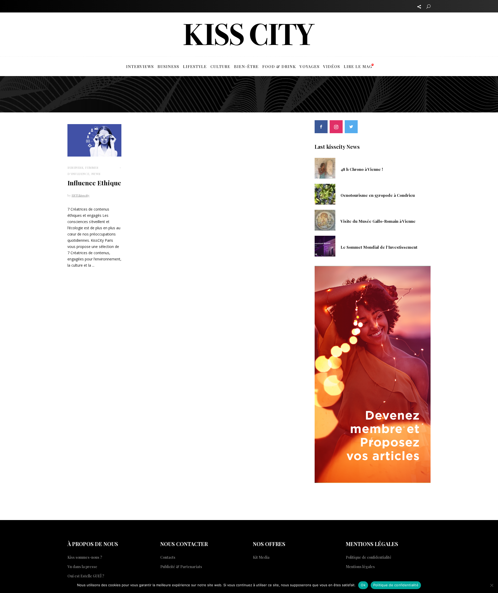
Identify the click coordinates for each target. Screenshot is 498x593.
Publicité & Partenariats (181, 566)
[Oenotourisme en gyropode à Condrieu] (325, 194)
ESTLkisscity (80, 195)
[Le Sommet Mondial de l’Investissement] (325, 246)
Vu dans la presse (82, 566)
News (96, 174)
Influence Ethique (94, 182)
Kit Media (261, 557)
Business (75, 167)
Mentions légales (360, 566)
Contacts (167, 557)
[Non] (491, 585)
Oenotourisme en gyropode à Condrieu (378, 195)
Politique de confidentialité (368, 557)
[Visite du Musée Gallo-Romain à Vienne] (325, 220)
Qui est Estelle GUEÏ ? (85, 576)
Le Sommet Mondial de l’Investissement (379, 247)
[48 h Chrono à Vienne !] (325, 168)
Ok (363, 585)
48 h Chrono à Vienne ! (362, 169)
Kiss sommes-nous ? (84, 557)
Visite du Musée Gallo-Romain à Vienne (378, 221)
